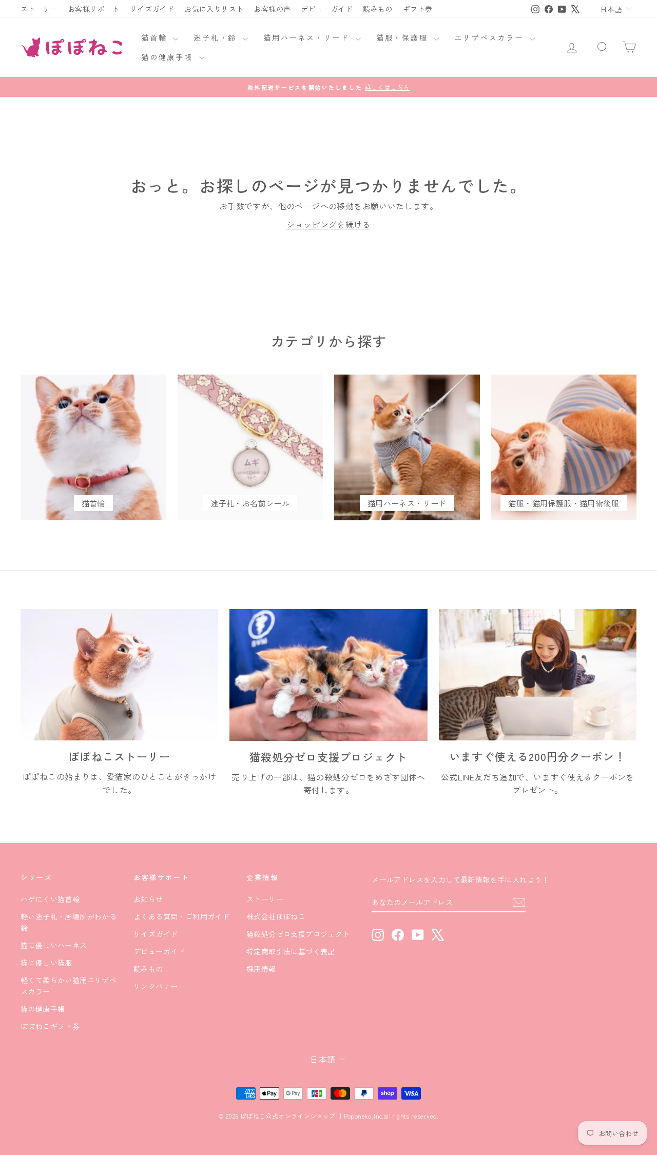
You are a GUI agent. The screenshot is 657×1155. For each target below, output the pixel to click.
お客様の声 (272, 9)
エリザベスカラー (490, 37)
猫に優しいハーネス (54, 945)
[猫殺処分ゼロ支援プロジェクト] (328, 675)
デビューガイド (327, 9)
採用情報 (261, 969)
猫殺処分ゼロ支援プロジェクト (298, 934)
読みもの (378, 9)
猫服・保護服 (404, 37)
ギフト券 (418, 9)
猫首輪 (155, 37)
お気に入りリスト (213, 9)
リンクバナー (155, 986)
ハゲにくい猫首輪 (50, 899)
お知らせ (148, 899)
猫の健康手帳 (169, 57)
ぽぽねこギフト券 (50, 1026)
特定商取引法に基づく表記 (290, 951)
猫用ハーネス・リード (308, 37)
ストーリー (39, 9)
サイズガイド (152, 9)
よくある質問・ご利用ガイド (181, 916)
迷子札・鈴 (217, 37)
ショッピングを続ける (328, 224)
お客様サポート (94, 9)
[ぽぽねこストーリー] (119, 675)
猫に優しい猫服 (46, 962)
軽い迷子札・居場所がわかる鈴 (69, 922)
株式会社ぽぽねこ (275, 916)
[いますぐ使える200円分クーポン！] (537, 675)
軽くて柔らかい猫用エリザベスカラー (69, 985)
